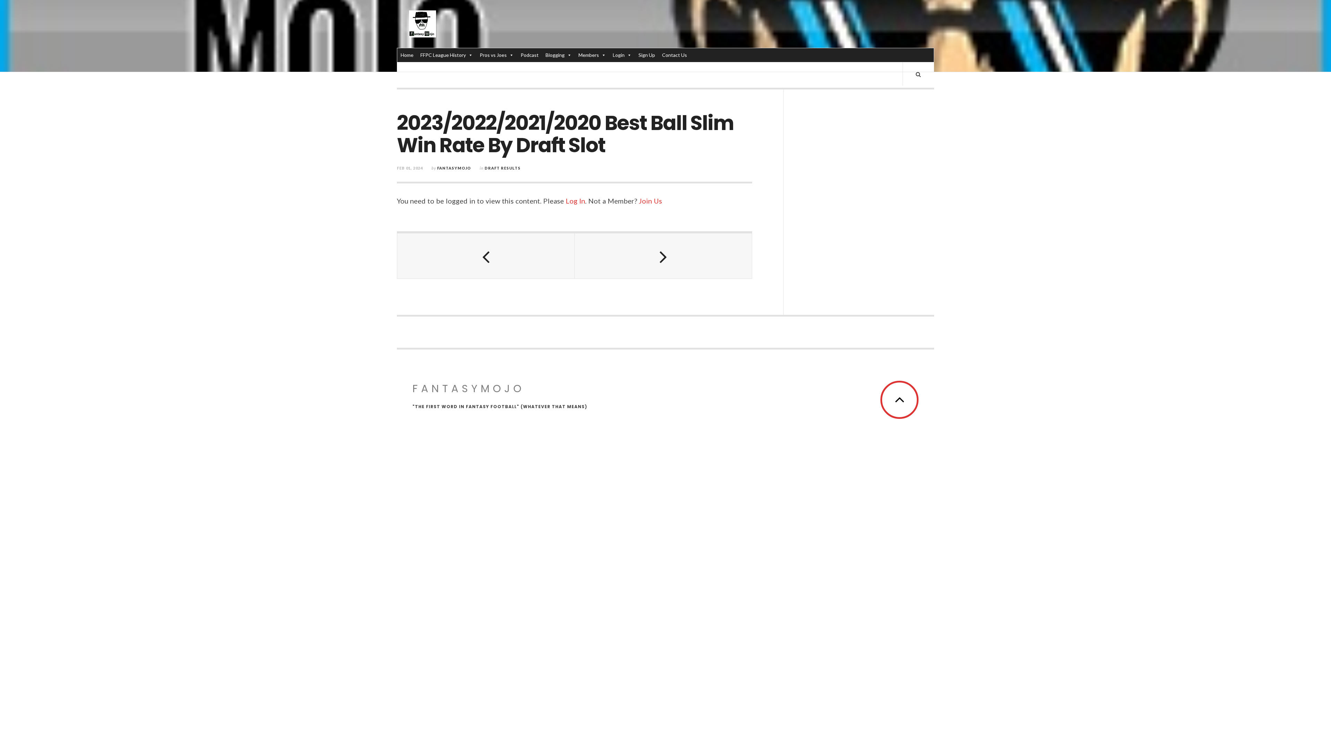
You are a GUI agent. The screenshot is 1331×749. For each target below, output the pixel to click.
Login (619, 55)
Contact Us (674, 55)
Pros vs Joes (493, 55)
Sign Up (646, 55)
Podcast (530, 55)
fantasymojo (454, 168)
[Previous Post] (486, 255)
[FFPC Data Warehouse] (422, 23)
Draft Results (503, 168)
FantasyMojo (468, 388)
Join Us (650, 201)
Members (588, 55)
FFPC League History (443, 55)
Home (407, 55)
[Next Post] (663, 255)
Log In (575, 201)
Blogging (555, 55)
